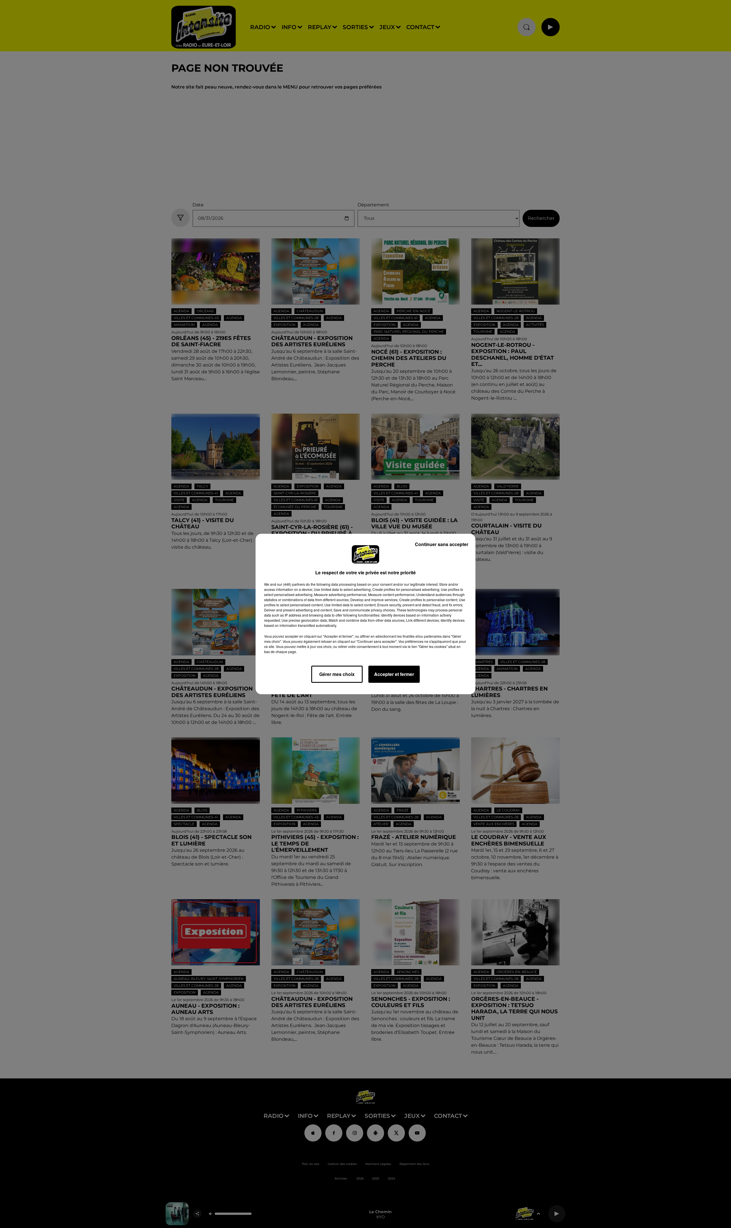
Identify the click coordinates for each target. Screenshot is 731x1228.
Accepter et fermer (394, 674)
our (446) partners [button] (291, 584)
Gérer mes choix (337, 674)
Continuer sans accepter (441, 544)
